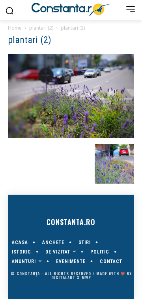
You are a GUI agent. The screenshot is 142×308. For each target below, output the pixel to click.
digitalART (63, 277)
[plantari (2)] (71, 136)
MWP (86, 277)
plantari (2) (41, 27)
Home (15, 27)
